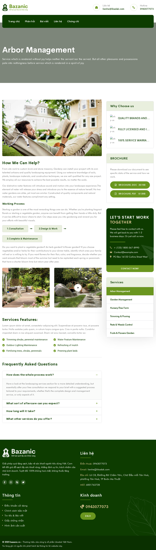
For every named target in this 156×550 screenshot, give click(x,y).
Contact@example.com (126, 252)
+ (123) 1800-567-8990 (126, 247)
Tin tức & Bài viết (14, 515)
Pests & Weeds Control (121, 324)
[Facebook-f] (4, 482)
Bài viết (44, 21)
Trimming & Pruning (120, 316)
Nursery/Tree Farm (119, 308)
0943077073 (147, 8)
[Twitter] (23, 482)
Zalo (88, 516)
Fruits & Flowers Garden (122, 333)
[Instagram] (11, 482)
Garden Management (121, 299)
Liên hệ (58, 21)
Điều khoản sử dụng (16, 505)
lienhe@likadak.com (113, 8)
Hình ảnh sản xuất (15, 525)
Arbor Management (120, 291)
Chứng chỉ (73, 21)
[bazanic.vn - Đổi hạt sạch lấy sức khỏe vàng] (15, 7)
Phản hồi (30, 21)
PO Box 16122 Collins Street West (130, 256)
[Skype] (17, 482)
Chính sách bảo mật (16, 510)
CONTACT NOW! (130, 268)
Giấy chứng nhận (14, 520)
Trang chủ (14, 21)
